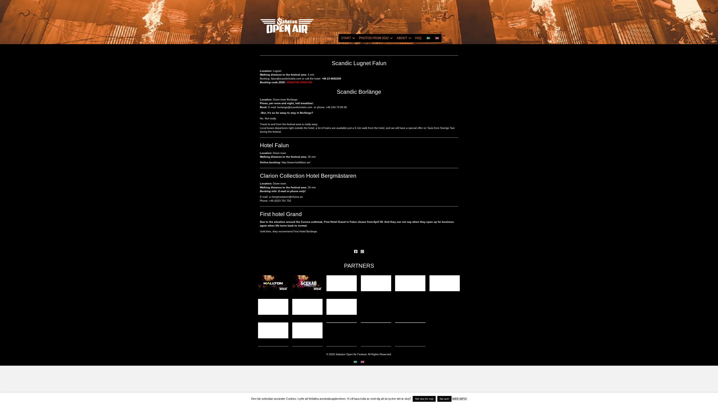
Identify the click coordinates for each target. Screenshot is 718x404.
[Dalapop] (273, 307)
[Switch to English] (362, 361)
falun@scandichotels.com (286, 78)
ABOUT (402, 38)
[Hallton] (273, 283)
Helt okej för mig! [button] (424, 398)
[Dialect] (307, 330)
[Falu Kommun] (376, 283)
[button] (353, 38)
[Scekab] (307, 283)
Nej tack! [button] (444, 398)
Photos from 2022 (374, 38)
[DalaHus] (444, 283)
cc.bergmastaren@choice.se (286, 196)
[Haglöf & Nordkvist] (273, 330)
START (346, 38)
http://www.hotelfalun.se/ (296, 162)
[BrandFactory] (307, 307)
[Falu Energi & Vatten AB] (341, 307)
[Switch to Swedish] (428, 38)
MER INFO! (459, 398)
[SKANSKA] (410, 283)
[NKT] (341, 283)
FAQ (418, 38)
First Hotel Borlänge (305, 231)
